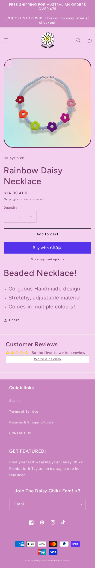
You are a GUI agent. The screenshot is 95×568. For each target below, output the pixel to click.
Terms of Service (23, 411)
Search (15, 401)
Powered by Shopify (59, 560)
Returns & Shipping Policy (31, 422)
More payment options (47, 259)
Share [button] (14, 320)
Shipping (9, 199)
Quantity (10, 207)
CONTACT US (20, 433)
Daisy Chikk (40, 560)
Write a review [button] (47, 359)
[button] (6, 40)
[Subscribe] (80, 504)
